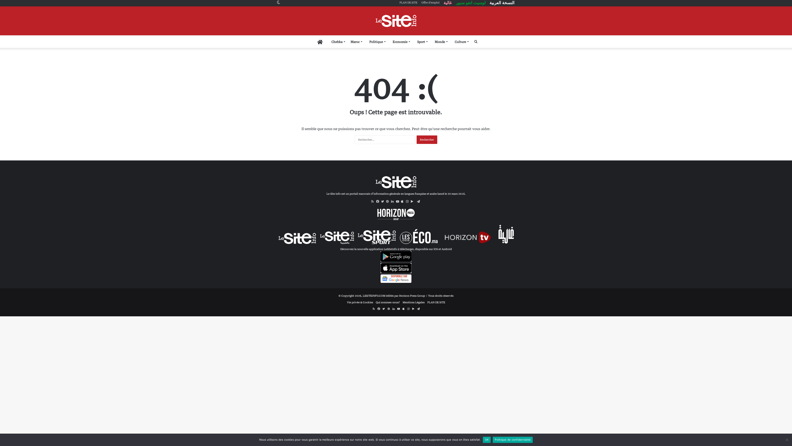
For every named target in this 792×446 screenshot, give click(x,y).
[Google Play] (413, 201)
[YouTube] (398, 201)
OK (487, 439)
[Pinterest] (388, 201)
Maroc (355, 42)
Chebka (337, 42)
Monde (440, 42)
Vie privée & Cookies (360, 302)
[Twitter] (383, 201)
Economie (400, 42)
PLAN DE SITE (436, 302)
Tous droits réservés (441, 295)
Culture (460, 42)
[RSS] (373, 201)
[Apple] (403, 201)
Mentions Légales (414, 302)
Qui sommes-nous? (388, 302)
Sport (421, 42)
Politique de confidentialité (513, 439)
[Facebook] (378, 201)
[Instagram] (408, 201)
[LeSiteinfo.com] (396, 21)
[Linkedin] (393, 201)
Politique (376, 42)
